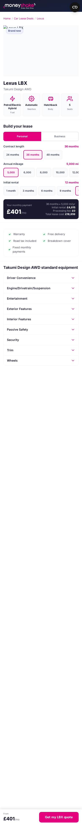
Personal (22, 136)
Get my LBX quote (59, 817)
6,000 (27, 172)
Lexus (40, 18)
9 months (65, 190)
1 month (11, 190)
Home (7, 18)
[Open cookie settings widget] (75, 7)
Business (59, 136)
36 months (32, 154)
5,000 (11, 172)
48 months (53, 154)
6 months (47, 190)
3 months (28, 190)
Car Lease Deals (23, 18)
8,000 (44, 172)
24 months (12, 154)
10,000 (60, 172)
